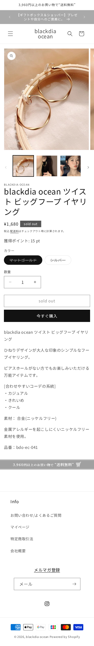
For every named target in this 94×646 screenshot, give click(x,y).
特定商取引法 (21, 538)
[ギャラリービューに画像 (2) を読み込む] (46, 165)
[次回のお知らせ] (84, 17)
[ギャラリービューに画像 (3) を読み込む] (70, 165)
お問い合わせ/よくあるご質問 (35, 515)
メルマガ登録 (47, 570)
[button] (10, 33)
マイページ (20, 527)
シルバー (59, 261)
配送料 (14, 231)
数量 (7, 271)
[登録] (74, 584)
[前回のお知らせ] (9, 17)
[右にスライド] (88, 167)
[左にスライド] (5, 167)
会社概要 (18, 550)
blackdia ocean (37, 637)
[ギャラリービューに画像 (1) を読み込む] (23, 165)
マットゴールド (24, 261)
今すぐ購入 (47, 316)
